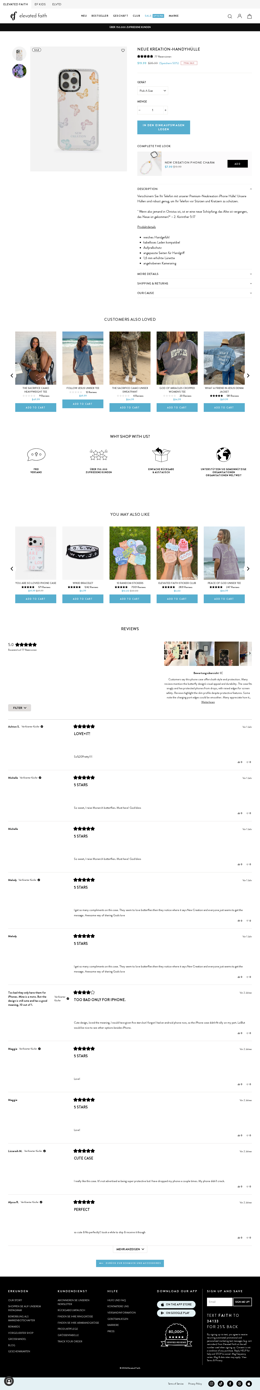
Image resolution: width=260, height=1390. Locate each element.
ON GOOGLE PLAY (177, 1313)
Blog (11, 1345)
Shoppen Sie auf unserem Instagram (24, 1308)
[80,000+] (176, 1346)
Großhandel (17, 1339)
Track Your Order (70, 1341)
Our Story (15, 1300)
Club (136, 16)
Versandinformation (121, 1313)
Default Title (146, 182)
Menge (142, 101)
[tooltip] (221, 673)
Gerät (141, 82)
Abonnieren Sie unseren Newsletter (73, 1302)
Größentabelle (68, 1335)
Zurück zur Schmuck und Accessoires (133, 1263)
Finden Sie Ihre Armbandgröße (78, 1323)
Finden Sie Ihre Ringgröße (75, 1316)
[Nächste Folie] (249, 654)
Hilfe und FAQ (116, 1300)
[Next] (248, 375)
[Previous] (12, 375)
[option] (130, 27)
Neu (84, 16)
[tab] (194, 189)
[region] (208, 654)
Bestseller (100, 16)
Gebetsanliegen (117, 1319)
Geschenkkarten (19, 1351)
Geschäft (120, 16)
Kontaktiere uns (118, 1306)
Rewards (14, 1327)
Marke (174, 16)
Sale (154, 16)
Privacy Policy (195, 1384)
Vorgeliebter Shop (20, 1333)
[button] (154, 56)
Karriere (113, 1325)
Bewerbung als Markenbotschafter (21, 1318)
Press (110, 1331)
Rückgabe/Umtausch (71, 1310)
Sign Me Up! (242, 1302)
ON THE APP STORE (179, 1304)
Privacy (218, 1360)
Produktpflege (68, 1329)
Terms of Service (175, 1384)
